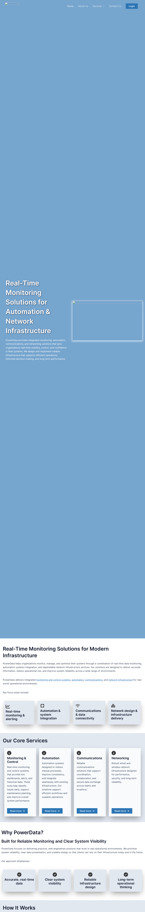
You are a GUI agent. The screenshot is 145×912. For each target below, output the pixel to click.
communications (94, 679)
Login (132, 6)
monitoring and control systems (53, 679)
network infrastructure (121, 679)
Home (70, 6)
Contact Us (115, 6)
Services (97, 6)
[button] (103, 6)
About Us (83, 6)
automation (78, 679)
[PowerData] (12, 5)
